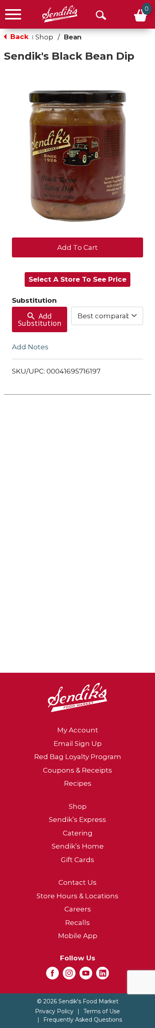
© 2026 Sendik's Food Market (77, 1001)
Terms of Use (101, 1011)
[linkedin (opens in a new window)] (102, 975)
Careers (77, 909)
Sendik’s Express (77, 820)
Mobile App (77, 936)
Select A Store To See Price (77, 279)
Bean (72, 37)
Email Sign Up (78, 744)
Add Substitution (39, 319)
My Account (77, 730)
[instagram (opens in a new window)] (69, 975)
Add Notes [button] (30, 347)
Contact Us (77, 882)
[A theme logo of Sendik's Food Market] (60, 14)
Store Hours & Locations (77, 896)
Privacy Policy (54, 1011)
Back (18, 37)
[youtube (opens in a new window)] (85, 975)
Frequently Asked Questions (82, 1019)
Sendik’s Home (78, 846)
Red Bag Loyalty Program (77, 757)
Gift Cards (77, 860)
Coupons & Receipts (77, 770)
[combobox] (107, 316)
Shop (44, 37)
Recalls (77, 923)
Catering (78, 833)
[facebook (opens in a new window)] (52, 975)
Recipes (77, 783)
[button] (77, 247)
